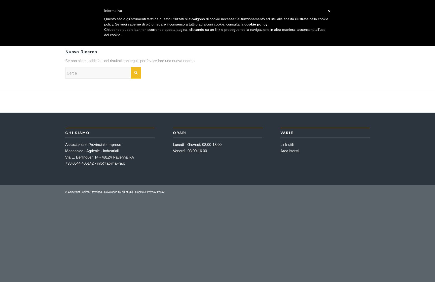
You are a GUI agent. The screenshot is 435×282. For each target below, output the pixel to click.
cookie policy (256, 24)
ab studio (127, 191)
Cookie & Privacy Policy (149, 191)
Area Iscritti (289, 151)
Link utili (287, 144)
